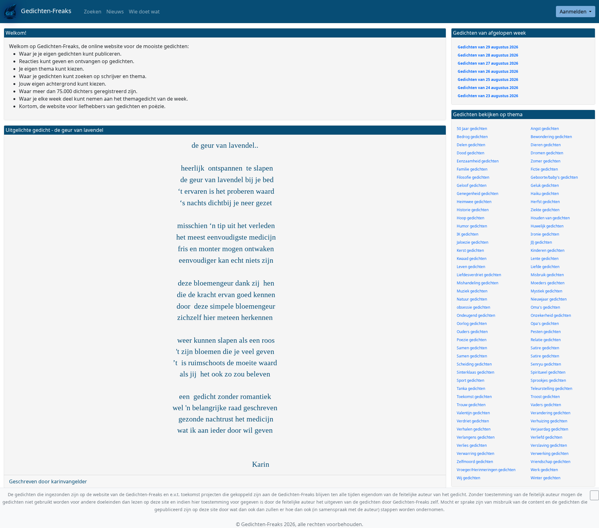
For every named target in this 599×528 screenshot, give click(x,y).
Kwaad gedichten (471, 258)
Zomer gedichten (545, 161)
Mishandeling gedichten (477, 283)
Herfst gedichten (545, 201)
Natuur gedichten (472, 299)
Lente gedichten (544, 258)
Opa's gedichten (545, 323)
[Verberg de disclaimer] (594, 495)
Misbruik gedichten (547, 274)
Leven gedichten (471, 266)
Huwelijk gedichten (547, 226)
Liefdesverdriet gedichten (479, 274)
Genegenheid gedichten (477, 193)
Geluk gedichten (545, 185)
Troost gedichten (545, 396)
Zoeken (92, 11)
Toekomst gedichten (474, 396)
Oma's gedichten (545, 307)
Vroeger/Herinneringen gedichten (486, 469)
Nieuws (115, 11)
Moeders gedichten (547, 283)
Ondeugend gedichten (476, 315)
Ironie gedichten (545, 234)
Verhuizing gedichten (549, 421)
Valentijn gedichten (473, 413)
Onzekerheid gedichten (551, 315)
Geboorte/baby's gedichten (554, 177)
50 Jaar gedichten (472, 128)
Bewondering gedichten (551, 136)
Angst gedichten (545, 128)
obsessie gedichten (473, 307)
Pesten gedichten (546, 331)
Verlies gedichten (472, 445)
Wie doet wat (144, 11)
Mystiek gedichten (546, 291)
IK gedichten (467, 234)
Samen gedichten (472, 348)
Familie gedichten (472, 169)
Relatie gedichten (546, 339)
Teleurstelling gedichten (551, 388)
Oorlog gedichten (472, 323)
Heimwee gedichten (474, 201)
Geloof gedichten (471, 185)
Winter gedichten (545, 478)
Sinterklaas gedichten (475, 372)
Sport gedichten (470, 380)
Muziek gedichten (472, 291)
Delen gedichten (471, 144)
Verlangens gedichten (475, 437)
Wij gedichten (468, 478)
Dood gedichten (470, 153)
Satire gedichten (545, 348)
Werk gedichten (544, 469)
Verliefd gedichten (546, 437)
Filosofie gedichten (473, 177)
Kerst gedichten (470, 250)
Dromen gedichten (547, 153)
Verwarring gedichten (475, 453)
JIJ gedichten (541, 242)
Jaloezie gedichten (472, 242)
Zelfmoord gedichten (475, 461)
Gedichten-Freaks (43, 11)
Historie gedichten (473, 209)
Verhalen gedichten (473, 429)
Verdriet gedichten (473, 421)
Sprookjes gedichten (548, 380)
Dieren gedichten (546, 144)
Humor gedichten (472, 226)
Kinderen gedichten (547, 250)
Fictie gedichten (544, 169)
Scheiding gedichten (474, 364)
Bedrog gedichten (472, 136)
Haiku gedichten (545, 193)
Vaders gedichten (546, 404)
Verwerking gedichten (549, 453)
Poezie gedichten (471, 339)
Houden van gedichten (550, 218)
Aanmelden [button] (574, 11)
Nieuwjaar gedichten (549, 299)
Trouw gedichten (471, 404)
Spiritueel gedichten (548, 372)
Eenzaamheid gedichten (478, 161)
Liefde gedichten (545, 266)
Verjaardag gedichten (549, 429)
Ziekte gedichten (545, 209)
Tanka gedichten (471, 388)
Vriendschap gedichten (550, 461)
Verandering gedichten (550, 413)
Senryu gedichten (546, 364)
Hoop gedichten (470, 218)
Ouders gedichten (472, 331)
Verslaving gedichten (549, 445)
